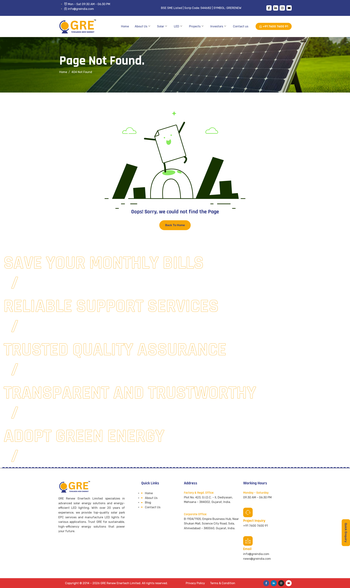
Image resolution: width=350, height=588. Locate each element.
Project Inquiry (254, 520)
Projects (195, 26)
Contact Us (152, 507)
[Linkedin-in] (275, 8)
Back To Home (175, 225)
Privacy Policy (195, 583)
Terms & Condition (222, 583)
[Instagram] (282, 8)
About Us (141, 26)
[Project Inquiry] (248, 512)
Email (247, 549)
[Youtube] (289, 8)
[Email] (248, 541)
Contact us (240, 26)
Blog (148, 502)
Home (125, 26)
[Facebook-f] (269, 8)
